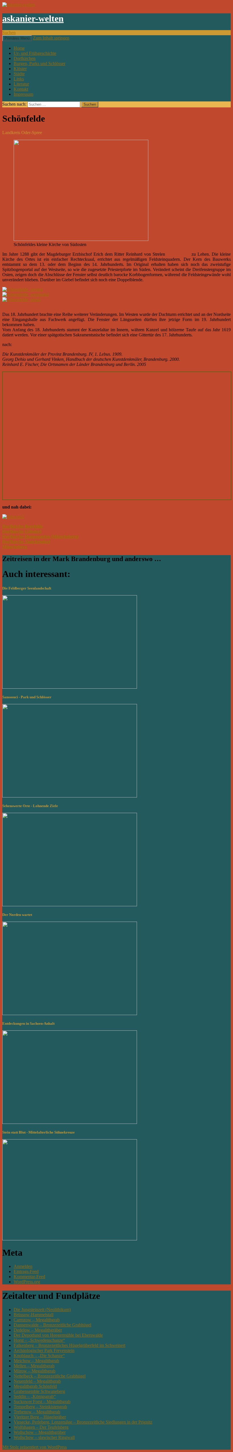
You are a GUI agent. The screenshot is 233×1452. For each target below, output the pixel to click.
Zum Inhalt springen (51, 38)
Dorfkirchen (25, 58)
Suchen (9, 32)
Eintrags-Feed (26, 1271)
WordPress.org (27, 1281)
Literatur (21, 84)
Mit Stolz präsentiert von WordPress (34, 1447)
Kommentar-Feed (29, 1276)
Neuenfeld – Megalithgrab (37, 1381)
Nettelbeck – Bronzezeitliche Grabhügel (50, 1376)
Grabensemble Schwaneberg (39, 1391)
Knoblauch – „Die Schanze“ (39, 1355)
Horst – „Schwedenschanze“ (39, 1340)
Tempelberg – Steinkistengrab (40, 1406)
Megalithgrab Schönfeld (35, 1386)
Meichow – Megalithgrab (36, 1360)
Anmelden (23, 1266)
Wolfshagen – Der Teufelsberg (41, 1427)
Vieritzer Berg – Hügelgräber (40, 1416)
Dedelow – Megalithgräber (38, 1330)
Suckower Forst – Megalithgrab (42, 1401)
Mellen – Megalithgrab (34, 1365)
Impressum (23, 94)
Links (19, 78)
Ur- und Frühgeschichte (35, 53)
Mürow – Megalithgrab (34, 1370)
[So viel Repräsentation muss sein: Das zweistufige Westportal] (25, 294)
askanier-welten (33, 18)
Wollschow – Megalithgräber (40, 1432)
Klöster (20, 68)
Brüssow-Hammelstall (33, 1314)
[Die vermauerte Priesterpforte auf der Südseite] (21, 299)
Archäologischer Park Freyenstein (44, 1350)
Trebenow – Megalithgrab (37, 1411)
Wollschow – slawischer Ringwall (44, 1437)
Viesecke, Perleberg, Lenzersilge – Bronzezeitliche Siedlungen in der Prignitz (83, 1422)
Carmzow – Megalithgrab (37, 1319)
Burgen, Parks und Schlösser (39, 63)
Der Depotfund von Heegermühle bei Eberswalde (58, 1335)
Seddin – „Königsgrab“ (35, 1396)
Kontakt (21, 89)
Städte (19, 73)
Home (19, 48)
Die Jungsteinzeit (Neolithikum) (42, 1309)
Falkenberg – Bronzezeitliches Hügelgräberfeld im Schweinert (69, 1345)
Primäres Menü (17, 38)
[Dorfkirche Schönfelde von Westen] (22, 289)
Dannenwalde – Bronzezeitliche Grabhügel (52, 1324)
